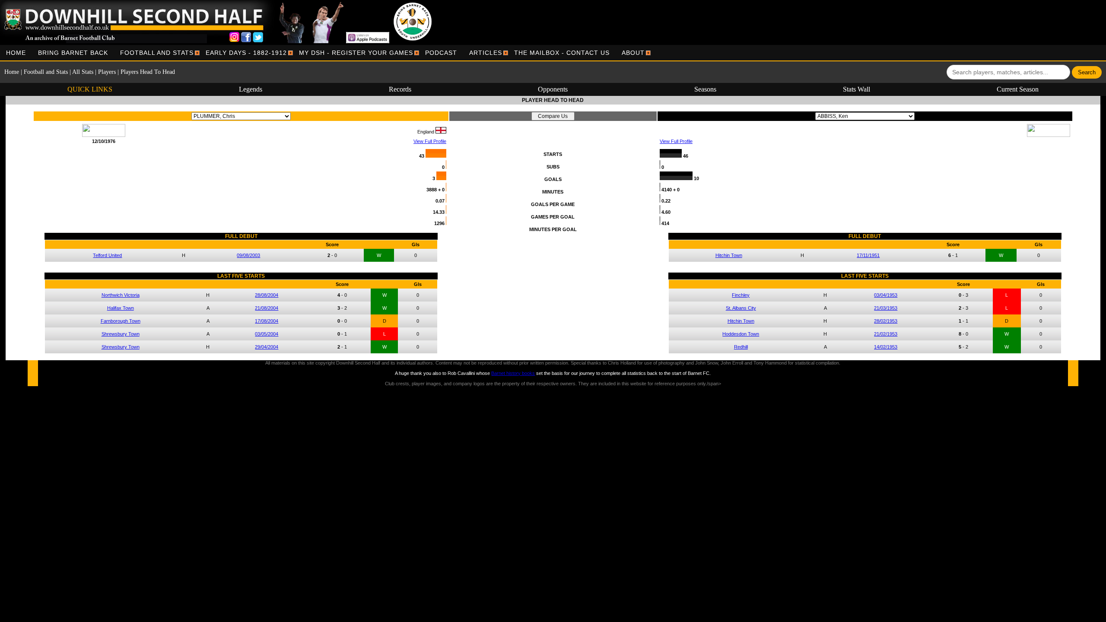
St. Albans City (741, 308)
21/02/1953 (885, 333)
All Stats (82, 72)
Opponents (553, 89)
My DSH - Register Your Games (356, 52)
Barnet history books (513, 373)
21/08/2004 (266, 308)
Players (107, 72)
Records (400, 89)
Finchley (741, 295)
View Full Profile (429, 141)
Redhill (741, 346)
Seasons (705, 89)
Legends (250, 89)
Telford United (107, 255)
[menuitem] (16, 52)
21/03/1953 (885, 308)
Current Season (1018, 89)
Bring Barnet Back (73, 52)
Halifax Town (120, 308)
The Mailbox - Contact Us (562, 52)
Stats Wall (856, 89)
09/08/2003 (248, 255)
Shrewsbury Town (121, 333)
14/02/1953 (885, 346)
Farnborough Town (120, 321)
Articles (485, 52)
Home (16, 52)
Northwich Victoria (121, 295)
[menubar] (325, 52)
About (633, 52)
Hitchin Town (728, 255)
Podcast (441, 52)
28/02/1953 (885, 321)
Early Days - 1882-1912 (246, 52)
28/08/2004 (266, 295)
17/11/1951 (868, 255)
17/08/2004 (266, 321)
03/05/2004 (266, 333)
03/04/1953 (885, 295)
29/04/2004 (266, 346)
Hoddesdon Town (740, 333)
